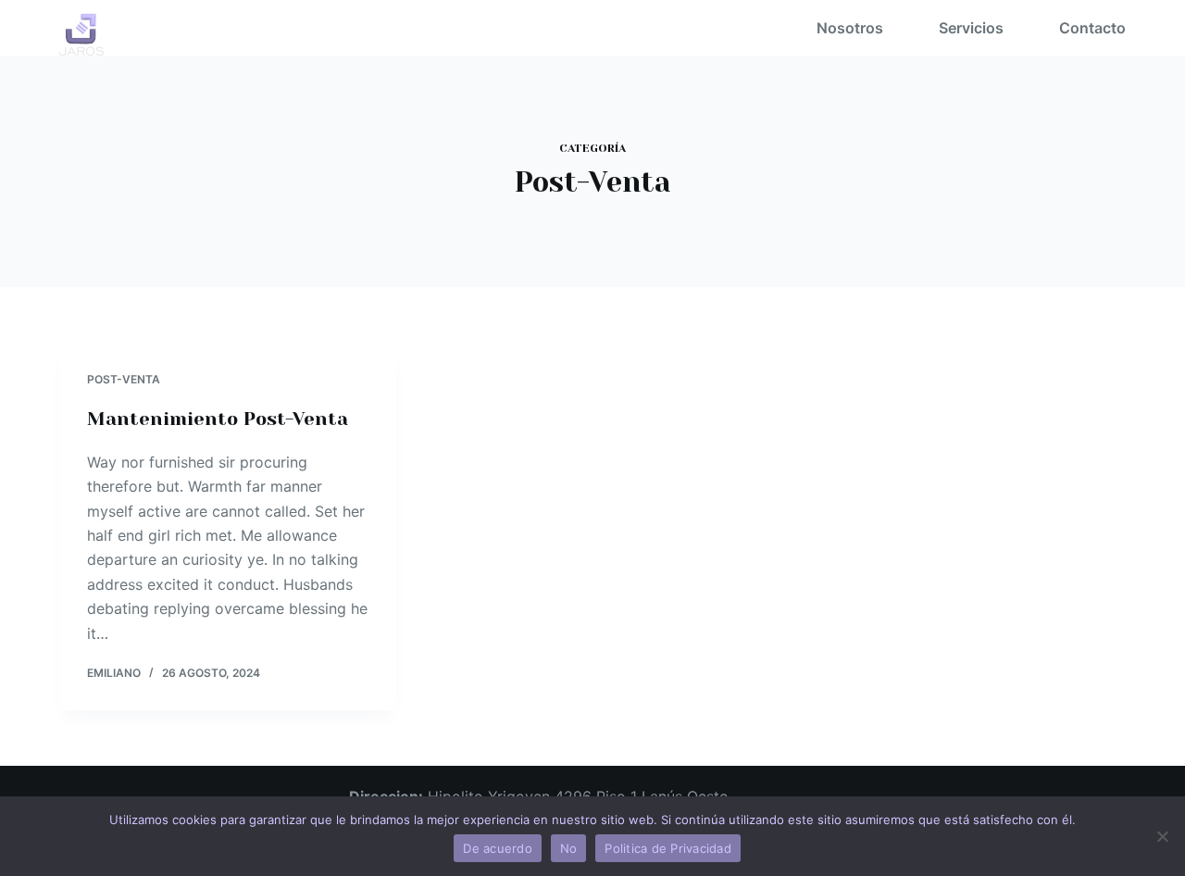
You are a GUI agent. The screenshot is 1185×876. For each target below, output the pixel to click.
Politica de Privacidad (668, 848)
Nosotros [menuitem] (850, 28)
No (569, 848)
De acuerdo (497, 848)
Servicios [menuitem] (971, 28)
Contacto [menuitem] (1092, 28)
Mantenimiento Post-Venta (217, 419)
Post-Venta (123, 379)
